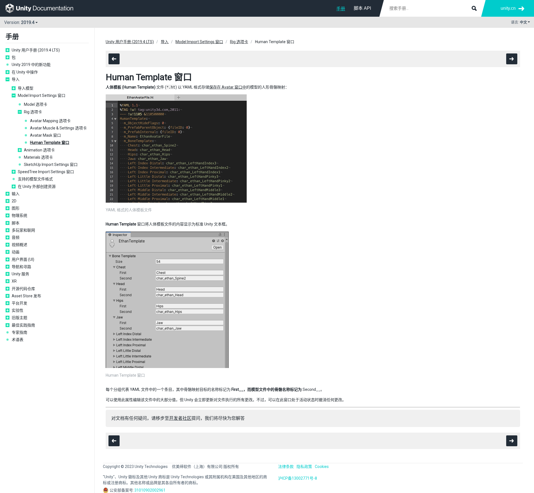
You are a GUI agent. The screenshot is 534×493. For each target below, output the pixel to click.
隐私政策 (304, 466)
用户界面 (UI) (23, 259)
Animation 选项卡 (39, 150)
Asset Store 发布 (26, 296)
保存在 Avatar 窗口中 (227, 87)
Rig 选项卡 (33, 112)
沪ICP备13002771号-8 (297, 478)
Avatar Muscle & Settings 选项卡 (58, 128)
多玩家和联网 (23, 230)
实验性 (17, 310)
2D (14, 201)
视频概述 (19, 244)
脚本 (15, 223)
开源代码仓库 (23, 288)
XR (14, 281)
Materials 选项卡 (38, 157)
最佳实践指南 (23, 325)
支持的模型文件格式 (35, 179)
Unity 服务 (20, 274)
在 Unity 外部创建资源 (37, 186)
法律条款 (286, 466)
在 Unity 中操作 (25, 72)
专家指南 (19, 332)
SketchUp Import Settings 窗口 (51, 164)
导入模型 (25, 88)
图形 (15, 208)
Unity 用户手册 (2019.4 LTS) (36, 50)
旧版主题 (19, 317)
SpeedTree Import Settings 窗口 (46, 172)
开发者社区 (180, 418)
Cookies (322, 466)
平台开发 (19, 303)
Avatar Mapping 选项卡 (50, 121)
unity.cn (508, 8)
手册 (340, 8)
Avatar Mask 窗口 (45, 135)
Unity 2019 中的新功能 (31, 64)
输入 (15, 194)
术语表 (17, 339)
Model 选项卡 (35, 104)
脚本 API (362, 8)
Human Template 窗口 (49, 142)
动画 (15, 252)
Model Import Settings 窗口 (41, 95)
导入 (15, 79)
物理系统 (19, 215)
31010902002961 (149, 490)
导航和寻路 (21, 266)
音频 (15, 237)
